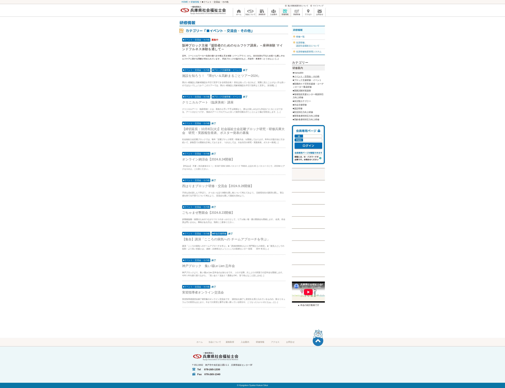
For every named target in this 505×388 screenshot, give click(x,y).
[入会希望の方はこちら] (308, 210)
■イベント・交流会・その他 (196, 40)
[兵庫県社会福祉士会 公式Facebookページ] (308, 186)
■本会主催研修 (219, 233)
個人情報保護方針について (298, 6)
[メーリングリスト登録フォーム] (308, 198)
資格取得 (230, 342)
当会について (214, 342)
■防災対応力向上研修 (303, 112)
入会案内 (245, 342)
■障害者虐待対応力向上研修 (306, 116)
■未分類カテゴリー (302, 101)
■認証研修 (297, 108)
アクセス (275, 342)
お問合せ (290, 342)
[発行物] (308, 222)
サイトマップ (318, 6)
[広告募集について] (308, 271)
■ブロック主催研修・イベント (226, 70)
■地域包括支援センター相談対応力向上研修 (308, 96)
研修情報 (260, 342)
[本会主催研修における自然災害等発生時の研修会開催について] (308, 174)
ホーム (199, 342)
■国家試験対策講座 (302, 91)
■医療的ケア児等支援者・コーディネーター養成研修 (308, 85)
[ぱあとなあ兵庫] (308, 234)
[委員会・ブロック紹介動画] (308, 246)
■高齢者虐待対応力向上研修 (306, 119)
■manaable (298, 73)
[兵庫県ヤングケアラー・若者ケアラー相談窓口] (308, 259)
